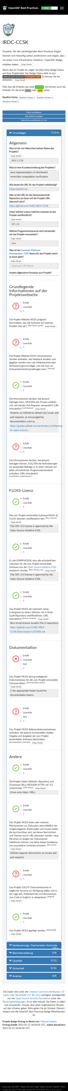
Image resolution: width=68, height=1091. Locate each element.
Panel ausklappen (34, 112)
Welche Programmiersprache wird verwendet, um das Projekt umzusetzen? (32, 233)
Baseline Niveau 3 (11, 102)
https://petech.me (18, 189)
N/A (21, 664)
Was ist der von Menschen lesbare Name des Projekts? (31, 150)
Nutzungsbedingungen (14, 1002)
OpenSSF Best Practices (23, 8)
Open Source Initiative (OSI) (42, 567)
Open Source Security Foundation (33, 998)
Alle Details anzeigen (34, 116)
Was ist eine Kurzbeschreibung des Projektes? (32, 168)
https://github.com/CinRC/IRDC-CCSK (28, 206)
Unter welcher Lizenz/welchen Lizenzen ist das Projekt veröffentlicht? (32, 214)
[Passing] (39, 87)
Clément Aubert (48, 1022)
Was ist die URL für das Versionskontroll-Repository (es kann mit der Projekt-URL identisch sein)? (29, 198)
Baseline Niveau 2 (45, 98)
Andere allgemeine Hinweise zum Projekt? (30, 273)
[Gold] (40, 90)
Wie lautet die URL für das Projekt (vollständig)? (33, 185)
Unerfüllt (21, 307)
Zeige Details (26, 64)
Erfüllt (21, 302)
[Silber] (28, 90)
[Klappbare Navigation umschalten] (62, 8)
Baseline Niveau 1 (27, 98)
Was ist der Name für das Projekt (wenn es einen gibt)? (33, 253)
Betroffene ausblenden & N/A (34, 120)
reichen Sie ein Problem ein (37, 1090)
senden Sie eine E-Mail (11, 1090)
